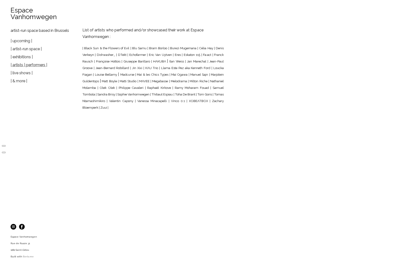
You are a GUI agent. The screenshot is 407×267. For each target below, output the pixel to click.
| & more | (19, 81)
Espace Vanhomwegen (34, 13)
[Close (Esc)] (4, 146)
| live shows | (22, 73)
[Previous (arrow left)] (4, 152)
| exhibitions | (22, 57)
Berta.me (28, 256)
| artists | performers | (29, 65)
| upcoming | (21, 41)
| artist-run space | (26, 49)
